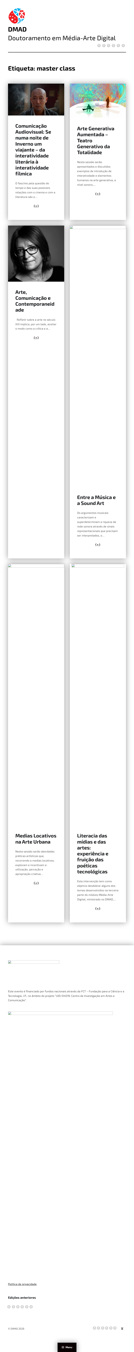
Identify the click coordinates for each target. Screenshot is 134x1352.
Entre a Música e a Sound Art (96, 500)
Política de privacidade (22, 1284)
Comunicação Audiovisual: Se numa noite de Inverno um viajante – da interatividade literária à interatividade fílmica (33, 149)
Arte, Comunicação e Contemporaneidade (34, 301)
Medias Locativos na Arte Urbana (35, 838)
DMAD (17, 29)
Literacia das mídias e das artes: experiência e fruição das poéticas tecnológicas (92, 853)
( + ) (36, 205)
